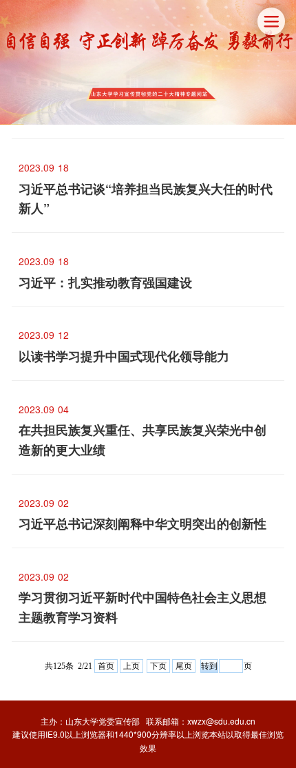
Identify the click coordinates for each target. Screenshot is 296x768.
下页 (158, 666)
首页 (106, 666)
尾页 (184, 666)
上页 (131, 666)
